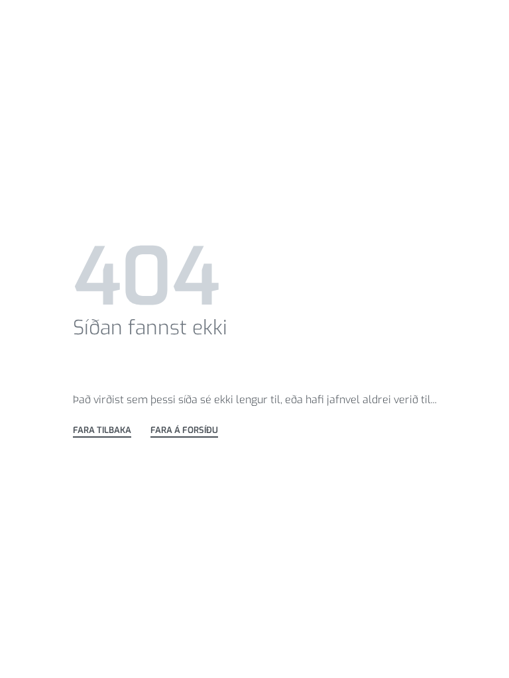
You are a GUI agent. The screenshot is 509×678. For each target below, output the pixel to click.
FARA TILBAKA (102, 431)
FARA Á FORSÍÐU (184, 431)
